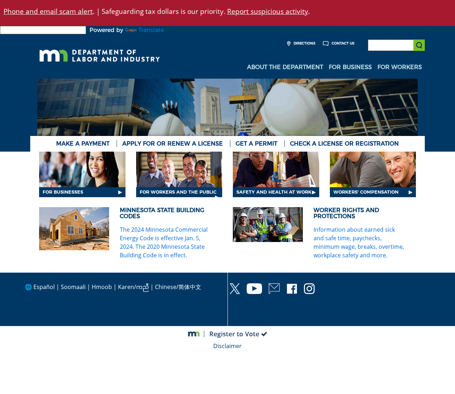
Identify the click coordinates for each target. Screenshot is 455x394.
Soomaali (73, 287)
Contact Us (342, 43)
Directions (304, 43)
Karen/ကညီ (133, 287)
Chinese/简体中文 (178, 287)
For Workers (400, 67)
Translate (151, 30)
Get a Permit (256, 143)
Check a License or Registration (344, 143)
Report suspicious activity (267, 11)
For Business (350, 67)
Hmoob (102, 287)
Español (44, 287)
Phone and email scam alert (48, 11)
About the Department (285, 67)
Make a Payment (82, 143)
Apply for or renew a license (172, 143)
